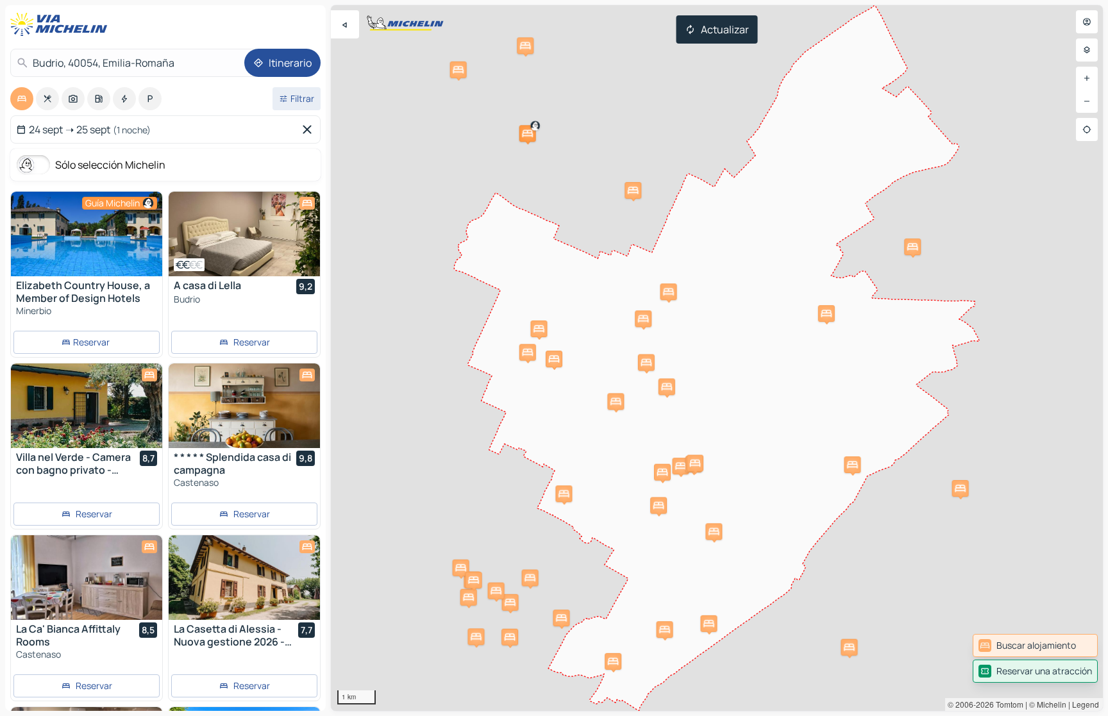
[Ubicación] (1087, 129)
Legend (1085, 704)
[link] (1035, 645)
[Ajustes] (1087, 50)
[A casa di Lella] (244, 234)
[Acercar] (1087, 78)
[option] (21, 98)
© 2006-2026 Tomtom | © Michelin (1007, 704)
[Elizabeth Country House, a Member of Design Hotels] (86, 234)
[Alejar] (1087, 101)
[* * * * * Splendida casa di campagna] (244, 405)
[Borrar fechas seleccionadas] (309, 129)
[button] (527, 133)
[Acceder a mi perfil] (1087, 21)
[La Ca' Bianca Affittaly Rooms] (86, 577)
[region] (717, 358)
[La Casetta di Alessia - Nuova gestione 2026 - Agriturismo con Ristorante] (244, 577)
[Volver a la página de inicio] (61, 24)
